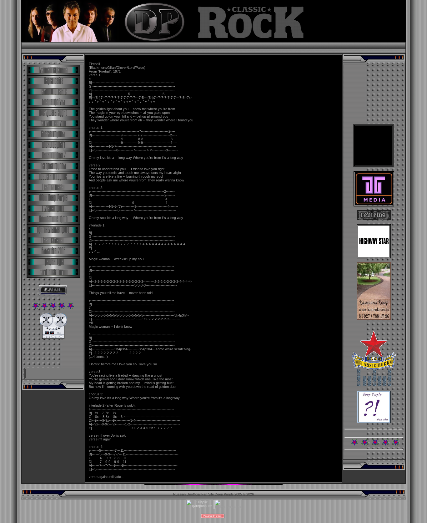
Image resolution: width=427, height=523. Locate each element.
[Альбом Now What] (374, 422)
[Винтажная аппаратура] (53, 338)
